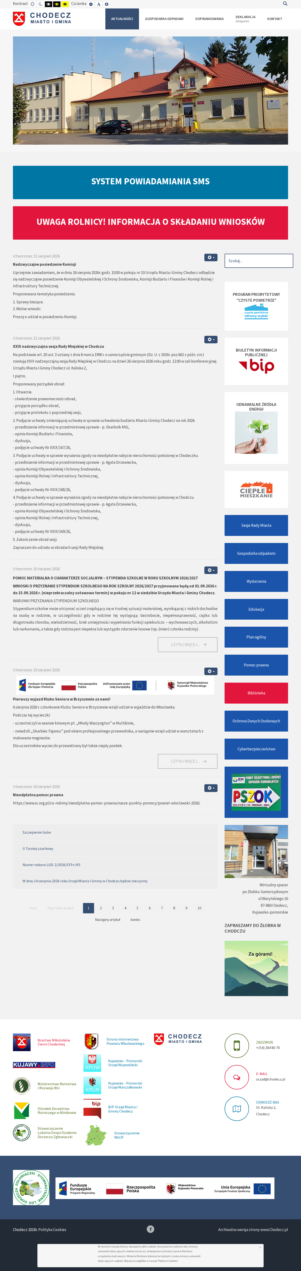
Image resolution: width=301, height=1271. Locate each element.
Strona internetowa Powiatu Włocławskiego (125, 1041)
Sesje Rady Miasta (256, 525)
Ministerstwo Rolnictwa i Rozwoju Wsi (57, 1085)
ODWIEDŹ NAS (267, 1102)
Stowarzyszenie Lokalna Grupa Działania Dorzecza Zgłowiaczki (57, 1132)
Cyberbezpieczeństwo (256, 749)
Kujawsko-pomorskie (270, 912)
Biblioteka (256, 693)
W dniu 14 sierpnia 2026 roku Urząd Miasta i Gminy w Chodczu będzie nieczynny (85, 881)
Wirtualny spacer (274, 884)
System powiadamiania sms (150, 181)
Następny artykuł (107, 919)
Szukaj (285, 3)
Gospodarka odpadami (256, 553)
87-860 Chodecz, (274, 905)
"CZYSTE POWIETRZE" (256, 300)
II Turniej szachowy (38, 848)
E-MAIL (262, 1073)
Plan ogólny (256, 637)
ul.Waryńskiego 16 (273, 898)
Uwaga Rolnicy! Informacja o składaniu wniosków (150, 221)
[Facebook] (150, 1229)
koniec (135, 919)
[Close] (260, 1247)
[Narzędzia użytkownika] (211, 257)
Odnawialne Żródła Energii (256, 407)
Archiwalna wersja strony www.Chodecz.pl (253, 1229)
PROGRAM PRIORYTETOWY (256, 294)
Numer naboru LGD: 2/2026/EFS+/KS (51, 864)
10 (199, 908)
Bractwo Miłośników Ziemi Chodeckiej (54, 1042)
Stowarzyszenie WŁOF (127, 1135)
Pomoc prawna (256, 665)
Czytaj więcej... (185, 644)
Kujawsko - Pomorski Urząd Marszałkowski (125, 1085)
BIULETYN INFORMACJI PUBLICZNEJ (256, 352)
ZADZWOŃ (264, 1042)
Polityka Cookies (52, 1229)
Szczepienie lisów (37, 832)
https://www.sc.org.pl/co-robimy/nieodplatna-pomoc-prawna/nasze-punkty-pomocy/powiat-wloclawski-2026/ (106, 803)
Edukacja (256, 609)
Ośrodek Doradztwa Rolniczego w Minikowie (57, 1110)
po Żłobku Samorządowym (265, 891)
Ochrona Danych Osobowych (256, 721)
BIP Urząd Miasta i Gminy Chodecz (122, 1109)
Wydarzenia (256, 581)
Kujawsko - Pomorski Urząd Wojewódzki (125, 1062)
